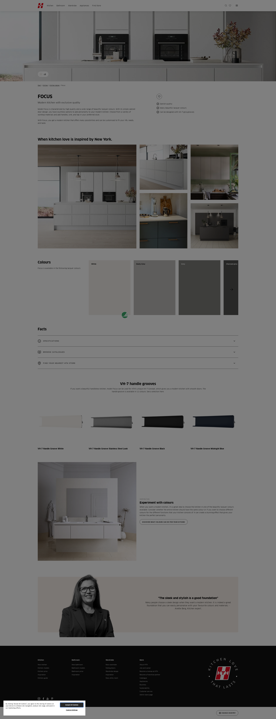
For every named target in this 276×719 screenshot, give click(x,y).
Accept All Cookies (71, 705)
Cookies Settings (72, 710)
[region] (44, 708)
